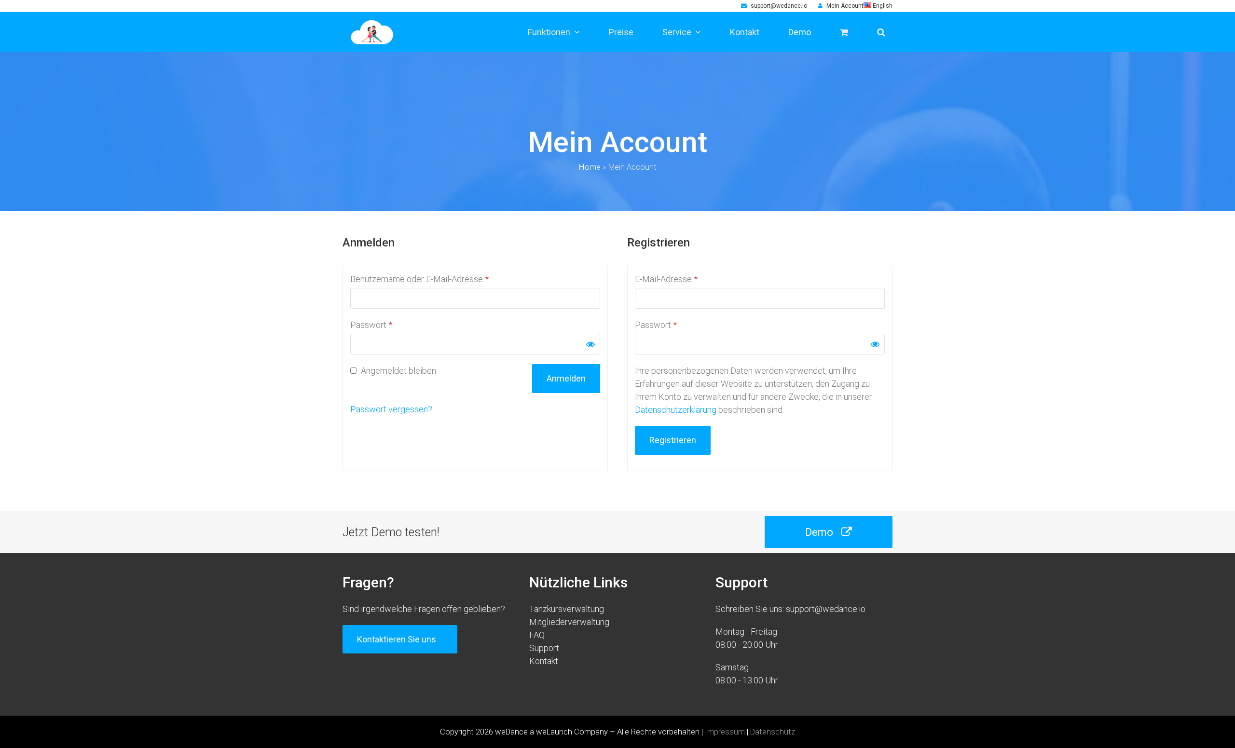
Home (590, 167)
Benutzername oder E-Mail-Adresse (419, 279)
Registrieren (672, 440)
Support (544, 648)
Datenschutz (772, 731)
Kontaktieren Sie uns (396, 639)
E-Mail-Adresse (666, 279)
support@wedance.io (779, 5)
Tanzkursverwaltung (566, 609)
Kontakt (543, 661)
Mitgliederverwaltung (569, 622)
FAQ (537, 635)
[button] (881, 32)
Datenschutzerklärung (675, 410)
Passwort (371, 325)
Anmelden (566, 378)
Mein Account (845, 5)
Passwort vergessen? (391, 409)
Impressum (725, 731)
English (881, 5)
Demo (819, 532)
